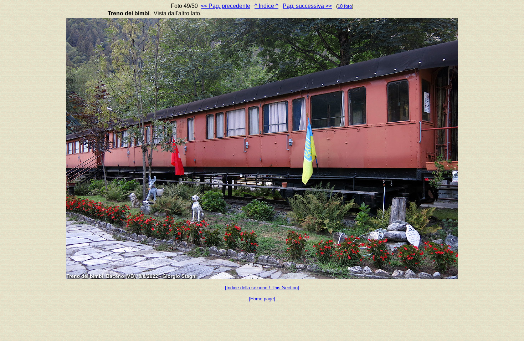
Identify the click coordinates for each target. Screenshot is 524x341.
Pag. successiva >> (307, 6)
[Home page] (262, 298)
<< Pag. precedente (225, 6)
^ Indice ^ (266, 6)
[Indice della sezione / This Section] (262, 287)
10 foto (345, 6)
